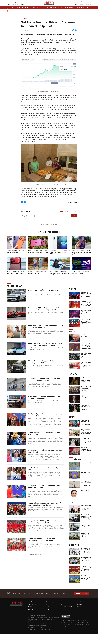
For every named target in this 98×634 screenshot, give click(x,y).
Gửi (75, 215)
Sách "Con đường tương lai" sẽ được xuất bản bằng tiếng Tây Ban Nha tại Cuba (86, 484)
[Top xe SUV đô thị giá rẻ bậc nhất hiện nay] (74, 536)
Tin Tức (11, 7)
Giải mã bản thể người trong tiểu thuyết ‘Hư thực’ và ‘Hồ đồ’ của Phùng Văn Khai (86, 346)
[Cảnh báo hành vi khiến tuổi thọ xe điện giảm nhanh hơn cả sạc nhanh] (60, 263)
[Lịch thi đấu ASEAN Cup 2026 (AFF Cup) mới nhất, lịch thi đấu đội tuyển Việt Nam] (16, 544)
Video (71, 502)
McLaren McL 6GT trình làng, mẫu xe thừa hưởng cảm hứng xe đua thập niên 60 (44, 309)
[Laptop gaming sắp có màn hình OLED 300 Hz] (81, 263)
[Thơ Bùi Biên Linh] (74, 493)
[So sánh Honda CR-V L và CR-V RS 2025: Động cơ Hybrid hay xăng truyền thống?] (74, 518)
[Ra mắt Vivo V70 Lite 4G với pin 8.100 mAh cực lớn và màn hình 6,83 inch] (60, 242)
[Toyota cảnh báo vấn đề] (16, 401)
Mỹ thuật (53, 7)
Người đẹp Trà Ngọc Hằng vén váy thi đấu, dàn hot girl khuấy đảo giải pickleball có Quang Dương (86, 424)
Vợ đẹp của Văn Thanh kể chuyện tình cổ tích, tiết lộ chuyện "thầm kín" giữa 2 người (86, 441)
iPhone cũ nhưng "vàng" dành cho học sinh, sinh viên (37, 272)
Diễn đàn (47, 609)
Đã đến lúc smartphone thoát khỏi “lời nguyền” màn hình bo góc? (81, 252)
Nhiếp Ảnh (46, 7)
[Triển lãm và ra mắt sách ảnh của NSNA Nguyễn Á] (74, 560)
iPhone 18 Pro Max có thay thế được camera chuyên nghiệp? (16, 272)
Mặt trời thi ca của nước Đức (86, 396)
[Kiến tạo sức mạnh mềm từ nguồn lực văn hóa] (74, 313)
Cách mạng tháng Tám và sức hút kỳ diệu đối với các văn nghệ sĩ (86, 355)
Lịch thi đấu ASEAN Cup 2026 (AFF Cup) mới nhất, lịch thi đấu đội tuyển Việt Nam (44, 539)
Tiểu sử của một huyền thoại (85, 472)
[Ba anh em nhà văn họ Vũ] (74, 338)
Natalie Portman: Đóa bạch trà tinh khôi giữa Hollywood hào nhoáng (86, 407)
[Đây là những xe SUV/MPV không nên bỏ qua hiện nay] (74, 527)
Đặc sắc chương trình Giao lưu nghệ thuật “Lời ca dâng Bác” (86, 450)
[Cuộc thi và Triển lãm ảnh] (74, 579)
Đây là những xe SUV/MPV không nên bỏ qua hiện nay (85, 526)
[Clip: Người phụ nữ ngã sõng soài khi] (16, 384)
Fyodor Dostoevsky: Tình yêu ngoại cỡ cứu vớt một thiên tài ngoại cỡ (85, 380)
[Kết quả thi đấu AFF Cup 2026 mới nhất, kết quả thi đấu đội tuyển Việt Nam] (16, 526)
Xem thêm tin (36, 554)
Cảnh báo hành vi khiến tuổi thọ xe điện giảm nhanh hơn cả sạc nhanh (59, 273)
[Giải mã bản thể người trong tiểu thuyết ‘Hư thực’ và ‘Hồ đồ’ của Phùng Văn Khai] (74, 347)
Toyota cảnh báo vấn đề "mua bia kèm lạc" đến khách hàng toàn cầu (44, 397)
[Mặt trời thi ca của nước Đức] (74, 399)
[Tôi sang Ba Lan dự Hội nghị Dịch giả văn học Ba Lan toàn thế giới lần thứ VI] (74, 390)
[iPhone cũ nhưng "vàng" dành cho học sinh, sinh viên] (38, 263)
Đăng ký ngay (81, 593)
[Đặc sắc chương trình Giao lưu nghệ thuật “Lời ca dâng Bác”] (74, 451)
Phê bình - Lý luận (82, 602)
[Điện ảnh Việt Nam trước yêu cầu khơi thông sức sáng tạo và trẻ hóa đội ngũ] (74, 295)
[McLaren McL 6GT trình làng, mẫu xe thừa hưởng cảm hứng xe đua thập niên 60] (16, 313)
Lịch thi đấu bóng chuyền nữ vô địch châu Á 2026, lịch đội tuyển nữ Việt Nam (44, 504)
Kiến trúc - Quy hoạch (22, 7)
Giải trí (72, 417)
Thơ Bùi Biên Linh (85, 490)
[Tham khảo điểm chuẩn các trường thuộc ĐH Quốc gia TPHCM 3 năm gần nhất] (74, 432)
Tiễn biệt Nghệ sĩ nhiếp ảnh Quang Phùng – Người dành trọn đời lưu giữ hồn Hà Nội (85, 551)
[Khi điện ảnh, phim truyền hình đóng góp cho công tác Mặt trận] (16, 419)
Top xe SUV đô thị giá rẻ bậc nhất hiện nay (85, 534)
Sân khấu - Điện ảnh (75, 7)
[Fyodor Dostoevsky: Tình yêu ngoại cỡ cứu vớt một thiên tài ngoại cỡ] (74, 380)
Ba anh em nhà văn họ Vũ (85, 335)
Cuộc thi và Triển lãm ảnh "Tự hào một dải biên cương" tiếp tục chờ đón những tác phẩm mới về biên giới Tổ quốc (86, 580)
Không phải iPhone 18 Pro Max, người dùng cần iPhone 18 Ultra (38, 251)
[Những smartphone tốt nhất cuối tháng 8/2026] (16, 242)
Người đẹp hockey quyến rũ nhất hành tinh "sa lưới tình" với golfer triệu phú (45, 326)
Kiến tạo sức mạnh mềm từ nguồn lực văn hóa (86, 312)
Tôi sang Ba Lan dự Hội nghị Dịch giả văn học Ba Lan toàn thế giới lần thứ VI (86, 389)
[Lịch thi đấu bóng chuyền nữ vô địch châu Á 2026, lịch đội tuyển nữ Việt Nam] (16, 508)
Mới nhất (69, 211)
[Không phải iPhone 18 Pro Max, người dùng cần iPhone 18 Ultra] (38, 242)
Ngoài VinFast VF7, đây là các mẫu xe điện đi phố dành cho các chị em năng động (45, 344)
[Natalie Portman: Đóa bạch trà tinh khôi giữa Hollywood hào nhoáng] (74, 408)
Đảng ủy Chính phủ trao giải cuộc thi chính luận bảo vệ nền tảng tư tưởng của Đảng (86, 304)
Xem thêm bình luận (50, 224)
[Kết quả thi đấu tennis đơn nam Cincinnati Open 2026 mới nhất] (16, 491)
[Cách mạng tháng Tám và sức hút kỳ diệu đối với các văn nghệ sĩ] (74, 356)
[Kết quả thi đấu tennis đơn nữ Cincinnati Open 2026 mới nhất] (16, 455)
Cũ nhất (75, 211)
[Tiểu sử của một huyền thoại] (74, 475)
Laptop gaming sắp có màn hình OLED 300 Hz (80, 272)
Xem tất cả (63, 211)
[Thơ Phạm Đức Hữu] (74, 466)
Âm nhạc (65, 7)
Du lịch (59, 7)
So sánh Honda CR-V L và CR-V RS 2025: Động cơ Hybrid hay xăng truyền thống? (86, 517)
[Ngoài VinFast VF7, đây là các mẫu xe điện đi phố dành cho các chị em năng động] (16, 348)
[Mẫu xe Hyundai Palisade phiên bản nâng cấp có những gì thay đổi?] (16, 366)
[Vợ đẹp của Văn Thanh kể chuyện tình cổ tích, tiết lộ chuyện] (74, 441)
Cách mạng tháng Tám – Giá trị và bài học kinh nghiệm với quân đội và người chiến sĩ (86, 365)
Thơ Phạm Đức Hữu (86, 463)
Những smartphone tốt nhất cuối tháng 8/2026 (15, 251)
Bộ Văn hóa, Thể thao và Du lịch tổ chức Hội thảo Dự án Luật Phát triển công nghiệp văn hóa (86, 570)
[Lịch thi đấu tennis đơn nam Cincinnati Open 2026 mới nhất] (16, 438)
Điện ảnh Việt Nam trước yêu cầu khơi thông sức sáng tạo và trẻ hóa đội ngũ (86, 294)
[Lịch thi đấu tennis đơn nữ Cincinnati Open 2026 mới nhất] (16, 473)
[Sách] (74, 484)
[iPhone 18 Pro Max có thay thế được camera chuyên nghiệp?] (16, 263)
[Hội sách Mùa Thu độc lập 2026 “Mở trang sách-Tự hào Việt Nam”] (74, 323)
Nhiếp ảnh (74, 545)
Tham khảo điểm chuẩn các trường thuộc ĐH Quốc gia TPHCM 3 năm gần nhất (86, 432)
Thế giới (38, 7)
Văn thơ (32, 7)
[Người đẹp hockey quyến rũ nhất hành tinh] (16, 331)
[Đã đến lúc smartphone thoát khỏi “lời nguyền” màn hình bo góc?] (81, 242)
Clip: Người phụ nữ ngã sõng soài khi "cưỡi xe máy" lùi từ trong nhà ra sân (45, 379)
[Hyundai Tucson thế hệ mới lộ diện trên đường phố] (16, 295)
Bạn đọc (85, 7)
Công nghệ (24, 18)
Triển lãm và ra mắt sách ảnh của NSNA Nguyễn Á (86, 559)
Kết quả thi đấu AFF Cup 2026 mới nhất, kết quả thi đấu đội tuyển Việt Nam (44, 522)
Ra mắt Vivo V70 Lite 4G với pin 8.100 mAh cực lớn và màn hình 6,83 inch (60, 252)
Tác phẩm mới (75, 460)
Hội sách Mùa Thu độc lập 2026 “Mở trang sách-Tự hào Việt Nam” (86, 322)
